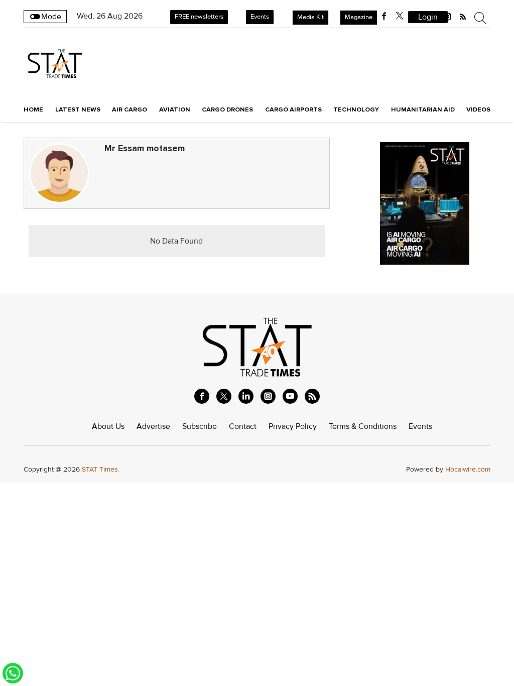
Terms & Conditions (363, 426)
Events (259, 17)
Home (33, 109)
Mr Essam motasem (144, 148)
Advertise (153, 426)
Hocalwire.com (467, 469)
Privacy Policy (293, 426)
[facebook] (384, 16)
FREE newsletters (199, 17)
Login (428, 17)
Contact (242, 426)
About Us (108, 426)
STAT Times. (100, 469)
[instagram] (268, 396)
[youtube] (290, 396)
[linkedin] (245, 396)
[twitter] (400, 16)
